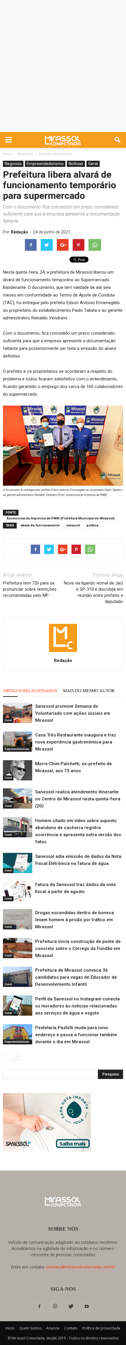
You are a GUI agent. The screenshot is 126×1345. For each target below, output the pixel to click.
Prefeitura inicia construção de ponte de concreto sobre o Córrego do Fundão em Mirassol (78, 948)
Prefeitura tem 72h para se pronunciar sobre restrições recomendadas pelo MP (30, 589)
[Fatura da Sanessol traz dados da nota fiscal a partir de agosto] (17, 891)
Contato (71, 1328)
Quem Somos (30, 1328)
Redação (19, 232)
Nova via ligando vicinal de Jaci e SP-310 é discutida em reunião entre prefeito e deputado (93, 592)
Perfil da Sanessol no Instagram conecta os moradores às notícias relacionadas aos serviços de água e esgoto (77, 1006)
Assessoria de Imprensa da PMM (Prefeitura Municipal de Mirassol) (61, 518)
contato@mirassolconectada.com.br (80, 1267)
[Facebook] (39, 1306)
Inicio (7, 153)
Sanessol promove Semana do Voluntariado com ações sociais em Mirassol (72, 713)
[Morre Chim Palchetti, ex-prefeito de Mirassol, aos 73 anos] (17, 770)
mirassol (73, 525)
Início (10, 1328)
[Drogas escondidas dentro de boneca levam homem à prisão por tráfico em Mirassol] (17, 919)
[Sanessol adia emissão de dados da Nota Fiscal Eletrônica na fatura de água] (17, 863)
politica (92, 525)
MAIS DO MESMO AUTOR (89, 690)
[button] (118, 140)
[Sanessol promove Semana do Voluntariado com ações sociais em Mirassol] (17, 713)
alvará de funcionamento (40, 525)
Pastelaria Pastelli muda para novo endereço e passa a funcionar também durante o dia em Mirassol (76, 1034)
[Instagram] (55, 1306)
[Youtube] (87, 1306)
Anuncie (52, 1328)
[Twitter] (71, 1306)
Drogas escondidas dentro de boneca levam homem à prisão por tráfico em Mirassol (74, 919)
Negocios (13, 163)
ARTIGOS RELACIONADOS (30, 690)
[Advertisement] (63, 66)
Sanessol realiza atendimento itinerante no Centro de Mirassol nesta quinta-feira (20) (77, 799)
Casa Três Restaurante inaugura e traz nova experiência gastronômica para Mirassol (75, 742)
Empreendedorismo (45, 163)
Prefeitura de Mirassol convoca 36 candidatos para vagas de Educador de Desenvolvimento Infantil (76, 977)
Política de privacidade (101, 1328)
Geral (93, 163)
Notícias (76, 163)
